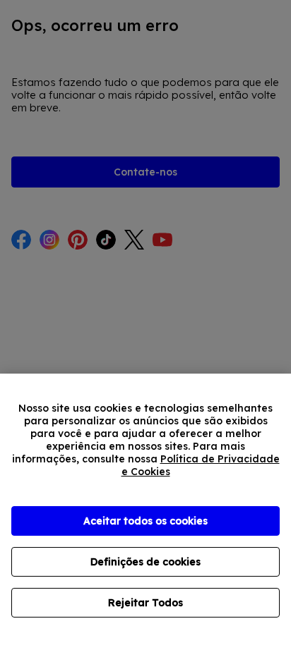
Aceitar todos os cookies (145, 521)
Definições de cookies (145, 561)
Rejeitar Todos (145, 602)
